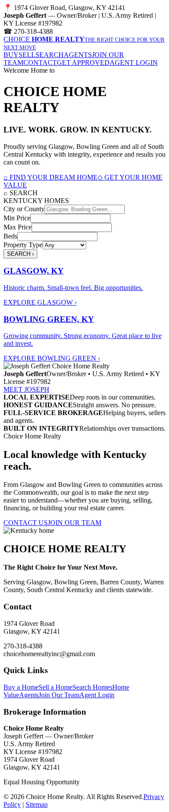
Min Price (16, 218)
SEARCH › (20, 254)
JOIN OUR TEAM (74, 522)
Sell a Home (55, 687)
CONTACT (40, 62)
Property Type (22, 244)
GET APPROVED (83, 62)
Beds (10, 236)
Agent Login (96, 695)
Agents (29, 695)
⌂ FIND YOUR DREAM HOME (50, 177)
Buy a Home (21, 687)
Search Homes (92, 687)
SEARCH (50, 54)
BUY (11, 54)
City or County (24, 209)
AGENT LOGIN (134, 62)
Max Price (17, 227)
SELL (27, 54)
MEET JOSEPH (26, 389)
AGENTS (78, 54)
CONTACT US (25, 522)
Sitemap (37, 804)
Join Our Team (59, 695)
